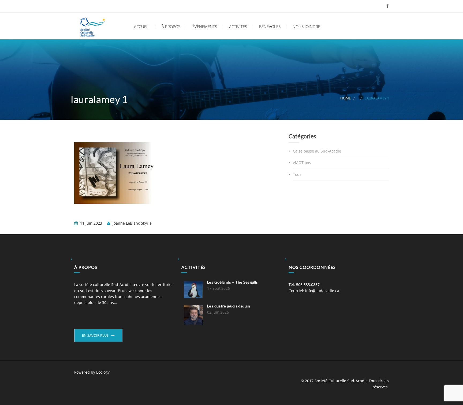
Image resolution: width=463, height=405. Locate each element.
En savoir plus (95, 335)
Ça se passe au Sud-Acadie (317, 151)
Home (345, 98)
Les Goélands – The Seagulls (232, 282)
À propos (170, 27)
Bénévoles (269, 27)
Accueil (141, 27)
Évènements (204, 27)
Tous (297, 174)
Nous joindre (306, 27)
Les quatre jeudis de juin (228, 306)
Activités (237, 27)
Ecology (103, 372)
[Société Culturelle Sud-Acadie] (92, 26)
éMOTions (302, 162)
